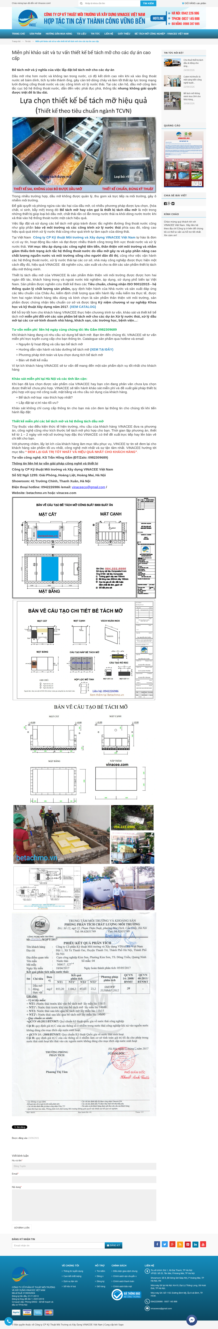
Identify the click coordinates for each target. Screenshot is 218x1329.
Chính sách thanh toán (123, 1281)
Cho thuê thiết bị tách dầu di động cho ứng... (193, 63)
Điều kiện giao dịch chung (125, 1270)
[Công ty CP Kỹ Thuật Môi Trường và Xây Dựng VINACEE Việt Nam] (109, 18)
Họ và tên (17, 1160)
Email (15, 1174)
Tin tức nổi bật (174, 53)
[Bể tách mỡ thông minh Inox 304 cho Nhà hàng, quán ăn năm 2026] (172, 101)
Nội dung (16, 1187)
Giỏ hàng (101, 1286)
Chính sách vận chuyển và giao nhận (130, 1276)
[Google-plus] (169, 203)
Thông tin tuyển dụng (73, 1270)
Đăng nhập (102, 1276)
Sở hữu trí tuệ (70, 1286)
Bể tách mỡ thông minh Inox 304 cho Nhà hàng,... (192, 96)
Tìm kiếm (101, 1270)
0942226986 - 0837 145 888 (164, 1301)
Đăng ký (100, 1281)
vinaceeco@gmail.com (88, 487)
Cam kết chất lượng (72, 1276)
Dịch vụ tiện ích (71, 1281)
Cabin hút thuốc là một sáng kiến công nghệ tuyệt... (193, 80)
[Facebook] (165, 203)
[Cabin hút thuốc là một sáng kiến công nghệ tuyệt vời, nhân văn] (172, 81)
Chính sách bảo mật (122, 1286)
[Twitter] (173, 203)
